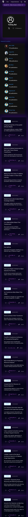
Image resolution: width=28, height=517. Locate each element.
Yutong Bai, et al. (12, 209)
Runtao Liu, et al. (12, 490)
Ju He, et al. (12, 348)
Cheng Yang (12, 110)
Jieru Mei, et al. (12, 256)
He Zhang (11, 71)
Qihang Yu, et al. (12, 324)
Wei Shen (11, 65)
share (22, 135)
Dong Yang (11, 97)
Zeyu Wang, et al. (12, 234)
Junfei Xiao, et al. (12, 160)
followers (18, 28)
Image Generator (15, 1)
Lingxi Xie (11, 52)
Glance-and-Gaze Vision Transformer (13, 315)
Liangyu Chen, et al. (12, 186)
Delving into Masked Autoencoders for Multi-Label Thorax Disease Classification (13, 150)
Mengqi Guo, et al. (12, 394)
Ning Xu (11, 77)
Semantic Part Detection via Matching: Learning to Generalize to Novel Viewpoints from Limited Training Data (14, 505)
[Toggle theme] (21, 2)
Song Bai (11, 84)
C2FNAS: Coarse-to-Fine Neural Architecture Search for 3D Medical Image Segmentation (13, 456)
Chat (8, 1)
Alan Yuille (11, 45)
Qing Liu (11, 103)
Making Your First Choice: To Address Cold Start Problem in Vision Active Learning (13, 175)
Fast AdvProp (7, 247)
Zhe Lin (11, 58)
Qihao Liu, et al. (12, 135)
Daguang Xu (12, 90)
